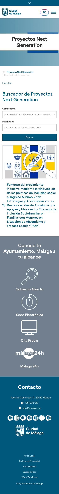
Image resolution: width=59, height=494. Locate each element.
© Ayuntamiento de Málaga (29, 483)
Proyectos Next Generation (20, 72)
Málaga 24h (29, 366)
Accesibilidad (29, 466)
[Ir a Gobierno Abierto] (29, 276)
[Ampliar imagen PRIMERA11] (29, 162)
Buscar (29, 137)
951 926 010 (31, 402)
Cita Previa (29, 340)
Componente (8, 108)
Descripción (8, 121)
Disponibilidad (29, 472)
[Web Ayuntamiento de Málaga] (29, 431)
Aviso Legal (29, 455)
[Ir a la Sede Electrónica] (29, 302)
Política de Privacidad (29, 461)
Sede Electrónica (29, 315)
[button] (29, 3)
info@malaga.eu (32, 408)
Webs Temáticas (29, 477)
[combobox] (29, 114)
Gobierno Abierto (29, 289)
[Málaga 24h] (29, 353)
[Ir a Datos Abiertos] (29, 327)
